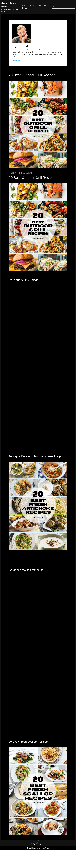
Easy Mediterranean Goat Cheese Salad (24, 326)
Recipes (31, 6)
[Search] (72, 7)
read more (16, 61)
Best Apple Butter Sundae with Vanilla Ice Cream (27, 670)
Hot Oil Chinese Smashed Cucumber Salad (25, 380)
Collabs (46, 6)
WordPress (45, 848)
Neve (29, 848)
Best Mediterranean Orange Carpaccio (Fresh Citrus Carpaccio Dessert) (35, 728)
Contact (24, 8)
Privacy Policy (38, 845)
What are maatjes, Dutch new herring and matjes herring (30, 438)
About (39, 6)
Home (24, 6)
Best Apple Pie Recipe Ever (20, 616)
